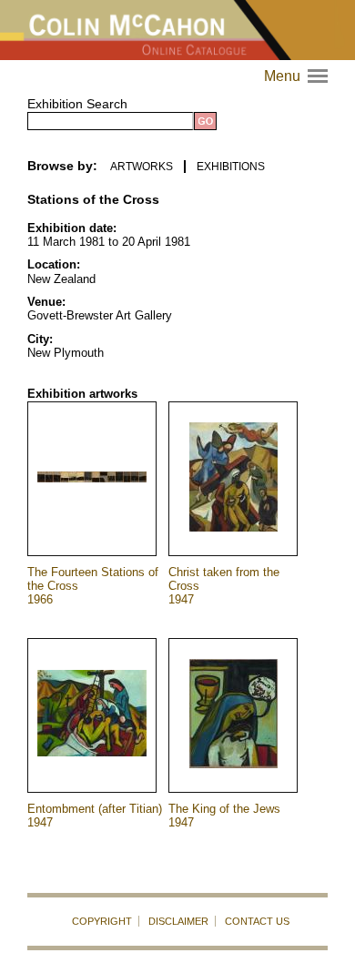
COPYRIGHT (102, 921)
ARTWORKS (141, 166)
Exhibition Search (77, 103)
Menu (298, 76)
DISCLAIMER (178, 921)
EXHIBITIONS (231, 166)
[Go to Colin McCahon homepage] (177, 30)
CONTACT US (257, 921)
